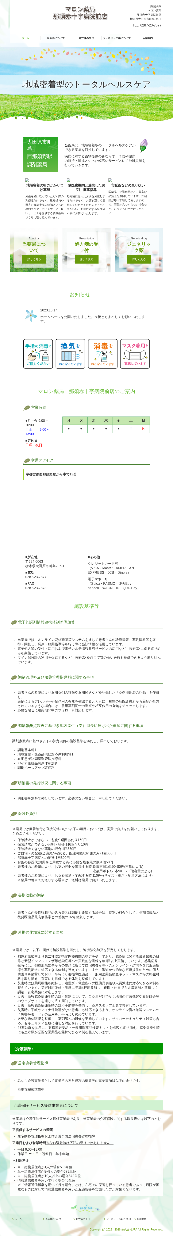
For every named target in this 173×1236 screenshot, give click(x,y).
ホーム (25, 38)
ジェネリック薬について (117, 38)
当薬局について (56, 38)
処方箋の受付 (86, 38)
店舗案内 (148, 38)
